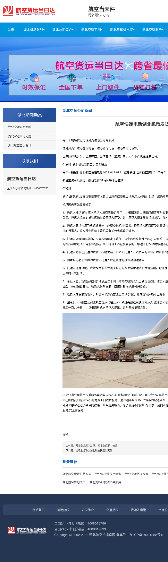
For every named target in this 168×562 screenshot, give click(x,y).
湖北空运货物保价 (136, 474)
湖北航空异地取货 (73, 482)
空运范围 (112, 510)
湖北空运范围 (91, 29)
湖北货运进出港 (121, 29)
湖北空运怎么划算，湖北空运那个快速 (96, 445)
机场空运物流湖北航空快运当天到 (93, 450)
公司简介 (88, 510)
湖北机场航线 (33, 29)
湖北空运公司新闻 (19, 127)
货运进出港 (138, 510)
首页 (11, 29)
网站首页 (38, 510)
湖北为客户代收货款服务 (105, 482)
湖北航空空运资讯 (19, 145)
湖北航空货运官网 (102, 534)
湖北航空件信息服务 (108, 474)
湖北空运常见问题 (19, 136)
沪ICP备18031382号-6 (146, 534)
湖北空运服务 (152, 29)
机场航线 (63, 510)
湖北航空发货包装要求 (76, 474)
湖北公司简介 (62, 29)
